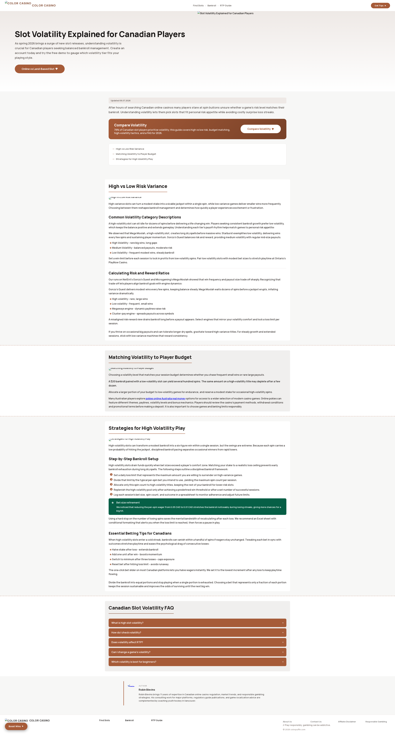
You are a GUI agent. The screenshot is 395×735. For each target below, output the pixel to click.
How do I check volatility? (126, 632)
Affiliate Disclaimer (347, 721)
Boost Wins (15, 726)
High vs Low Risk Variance (130, 148)
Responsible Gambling (376, 721)
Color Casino (39, 720)
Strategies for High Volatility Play (134, 158)
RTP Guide (225, 5)
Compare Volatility (259, 129)
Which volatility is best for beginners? (133, 661)
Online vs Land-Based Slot (38, 69)
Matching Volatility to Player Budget (136, 153)
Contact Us (316, 721)
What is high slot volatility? (127, 622)
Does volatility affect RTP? (127, 642)
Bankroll (212, 5)
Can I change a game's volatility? (130, 652)
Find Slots (198, 5)
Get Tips (379, 5)
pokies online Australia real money (165, 398)
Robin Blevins (147, 689)
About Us (287, 721)
